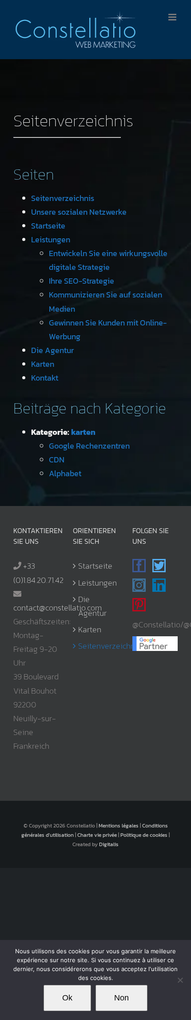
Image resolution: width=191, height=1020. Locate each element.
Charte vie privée (97, 835)
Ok (67, 997)
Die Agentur (52, 350)
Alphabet (65, 473)
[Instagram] (139, 585)
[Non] (179, 980)
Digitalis (109, 844)
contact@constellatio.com (57, 608)
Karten (42, 364)
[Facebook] (139, 565)
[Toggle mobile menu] (173, 17)
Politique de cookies (143, 835)
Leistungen (50, 239)
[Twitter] (159, 565)
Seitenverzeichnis (62, 198)
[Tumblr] (157, 604)
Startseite (48, 226)
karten (83, 432)
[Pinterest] (139, 604)
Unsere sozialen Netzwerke (79, 212)
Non (121, 997)
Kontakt (44, 378)
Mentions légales (119, 826)
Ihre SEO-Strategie (81, 281)
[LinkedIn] (159, 585)
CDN (56, 460)
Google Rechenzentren (89, 446)
